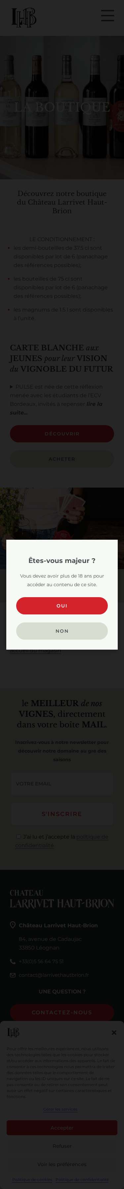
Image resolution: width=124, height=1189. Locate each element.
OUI (62, 606)
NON (62, 631)
